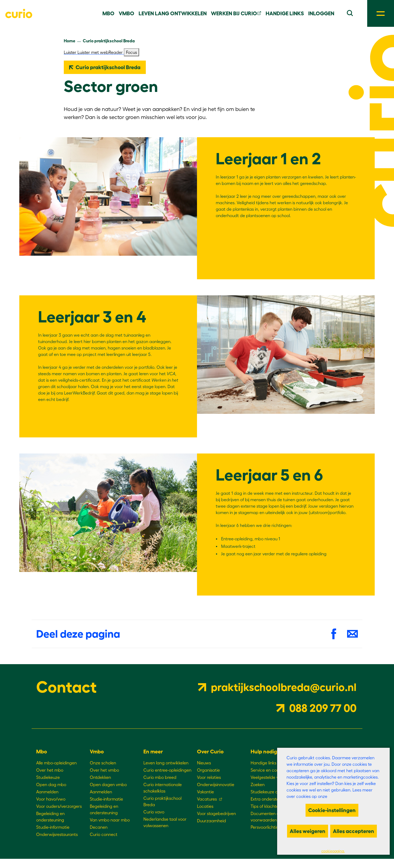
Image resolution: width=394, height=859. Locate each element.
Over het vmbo (104, 770)
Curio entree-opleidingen (167, 770)
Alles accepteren (353, 831)
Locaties (205, 806)
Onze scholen (103, 762)
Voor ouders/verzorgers (59, 806)
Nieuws (204, 762)
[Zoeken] (350, 12)
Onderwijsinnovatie (215, 784)
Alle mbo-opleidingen (56, 762)
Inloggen (321, 13)
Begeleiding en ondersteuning (50, 816)
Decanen (98, 827)
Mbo (108, 13)
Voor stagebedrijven (216, 813)
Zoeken (258, 784)
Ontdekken (100, 777)
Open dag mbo (51, 784)
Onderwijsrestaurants (57, 834)
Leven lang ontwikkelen (165, 762)
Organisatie (208, 770)
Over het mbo (49, 770)
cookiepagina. (333, 851)
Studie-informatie (52, 827)
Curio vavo (153, 811)
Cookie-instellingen (332, 810)
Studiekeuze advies (269, 791)
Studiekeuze (48, 777)
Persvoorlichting (266, 827)
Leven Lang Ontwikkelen (173, 13)
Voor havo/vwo (50, 799)
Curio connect (103, 834)
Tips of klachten (266, 806)
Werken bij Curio (234, 13)
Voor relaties (209, 777)
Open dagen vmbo (108, 784)
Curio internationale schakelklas (162, 787)
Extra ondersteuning (270, 799)
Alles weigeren (307, 831)
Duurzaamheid (211, 820)
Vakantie (205, 791)
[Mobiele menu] (380, 13)
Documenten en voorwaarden (266, 816)
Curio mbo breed (159, 777)
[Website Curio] (18, 13)
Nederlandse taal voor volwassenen (165, 822)
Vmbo (126, 13)
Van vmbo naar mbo (110, 819)
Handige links (285, 13)
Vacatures (207, 799)
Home (69, 40)
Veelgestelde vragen (270, 777)
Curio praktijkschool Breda (109, 40)
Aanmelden (47, 791)
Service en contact (269, 770)
